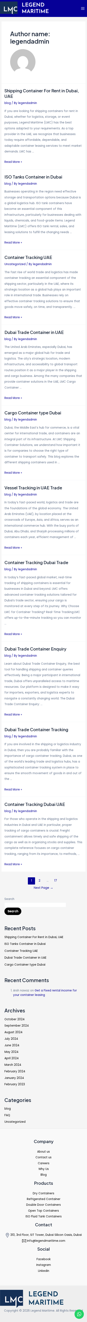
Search (9, 899)
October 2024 (14, 1019)
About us (43, 1152)
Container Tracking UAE (28, 257)
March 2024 (12, 1065)
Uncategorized (15, 264)
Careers (43, 1163)
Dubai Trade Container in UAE (34, 332)
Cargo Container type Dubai (32, 412)
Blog (44, 1175)
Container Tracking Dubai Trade (36, 562)
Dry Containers (43, 1193)
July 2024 (11, 1039)
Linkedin (43, 1271)
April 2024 (11, 1058)
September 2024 (16, 1026)
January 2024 (14, 1078)
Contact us (43, 1157)
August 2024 (13, 1032)
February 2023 (14, 1084)
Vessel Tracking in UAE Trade (33, 487)
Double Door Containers (43, 1205)
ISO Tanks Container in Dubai (33, 176)
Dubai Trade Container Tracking (36, 729)
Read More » (13, 162)
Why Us (43, 1169)
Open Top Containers (43, 1211)
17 (55, 880)
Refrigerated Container (43, 1199)
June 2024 (11, 1045)
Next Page (43, 888)
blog (7, 103)
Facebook (44, 1259)
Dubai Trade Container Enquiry (35, 648)
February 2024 (14, 1071)
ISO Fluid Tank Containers (44, 1216)
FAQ (7, 1115)
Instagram (43, 1265)
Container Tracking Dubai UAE (34, 804)
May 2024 (11, 1052)
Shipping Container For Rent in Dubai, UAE (33, 937)
